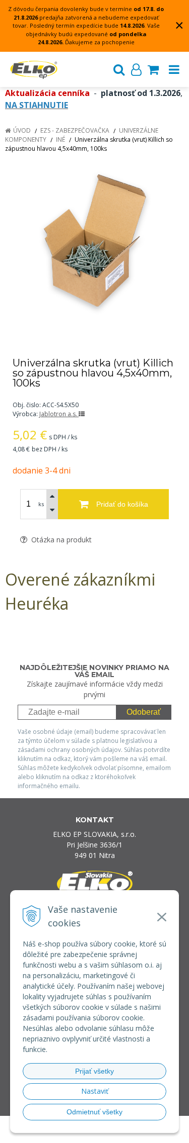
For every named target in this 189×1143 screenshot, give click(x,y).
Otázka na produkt (60, 539)
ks (41, 504)
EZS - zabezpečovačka (74, 130)
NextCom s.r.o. (114, 1133)
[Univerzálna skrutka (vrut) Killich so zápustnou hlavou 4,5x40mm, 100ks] (94, 243)
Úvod (22, 130)
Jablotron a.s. (59, 414)
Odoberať (144, 712)
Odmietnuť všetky (94, 1112)
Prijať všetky (94, 1071)
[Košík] (153, 69)
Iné (60, 139)
